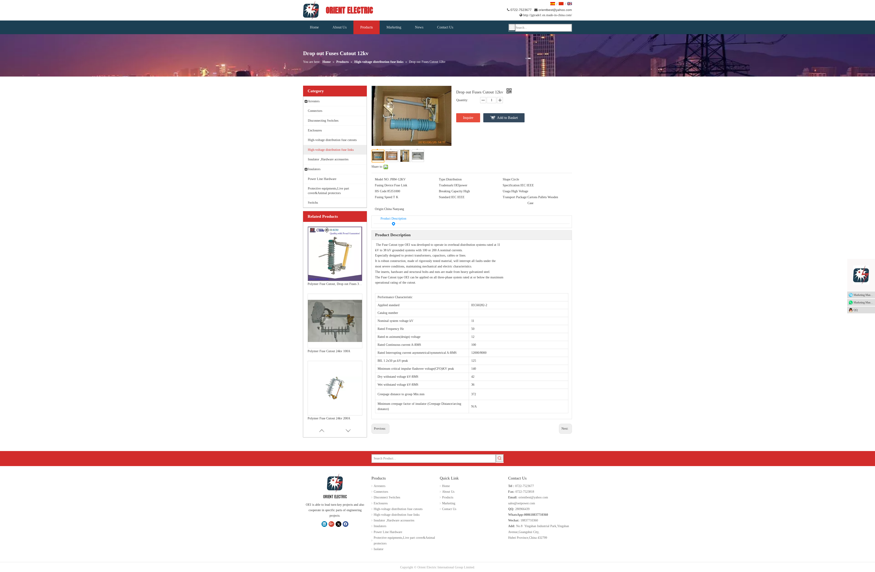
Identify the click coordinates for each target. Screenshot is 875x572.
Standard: (445, 197)
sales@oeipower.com (521, 503)
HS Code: (381, 191)
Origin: (379, 209)
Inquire (468, 118)
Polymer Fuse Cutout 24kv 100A (329, 331)
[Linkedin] (324, 524)
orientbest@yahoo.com (555, 10)
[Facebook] (345, 524)
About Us (448, 491)
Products (447, 497)
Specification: (511, 185)
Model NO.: (382, 179)
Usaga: (507, 191)
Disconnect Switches (387, 497)
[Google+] (331, 524)
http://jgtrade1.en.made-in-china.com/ (546, 15)
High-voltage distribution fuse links (396, 514)
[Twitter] (338, 524)
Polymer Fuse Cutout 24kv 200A (329, 398)
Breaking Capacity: (451, 191)
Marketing (448, 503)
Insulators (380, 526)
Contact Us (449, 509)
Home (446, 486)
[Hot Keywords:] (512, 27)
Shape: (507, 179)
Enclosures (381, 503)
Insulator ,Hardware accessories (394, 520)
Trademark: (446, 185)
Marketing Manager (864, 294)
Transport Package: (515, 197)
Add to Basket (507, 118)
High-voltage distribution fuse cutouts (398, 509)
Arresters (379, 486)
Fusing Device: (384, 185)
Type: (442, 179)
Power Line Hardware (388, 532)
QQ (856, 309)
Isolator (378, 549)
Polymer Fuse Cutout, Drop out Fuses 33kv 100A (335, 264)
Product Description (393, 218)
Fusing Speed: (384, 197)
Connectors (381, 491)
